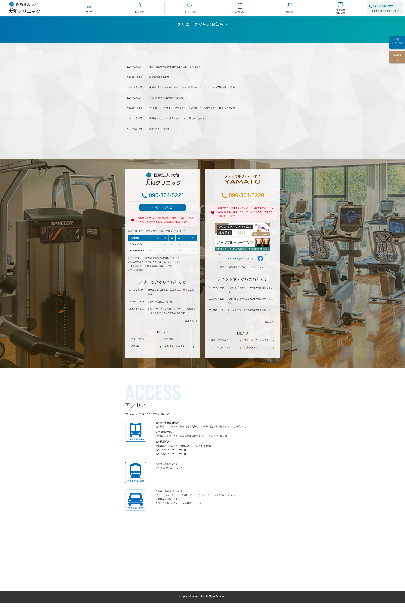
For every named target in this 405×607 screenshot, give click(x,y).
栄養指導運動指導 (340, 11)
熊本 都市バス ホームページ (169, 449)
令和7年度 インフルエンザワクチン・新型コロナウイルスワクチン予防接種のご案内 (192, 87)
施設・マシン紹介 (220, 340)
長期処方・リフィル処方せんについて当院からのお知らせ (178, 118)
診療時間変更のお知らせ (161, 77)
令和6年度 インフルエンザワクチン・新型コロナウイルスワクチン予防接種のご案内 (192, 108)
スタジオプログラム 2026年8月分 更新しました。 (250, 300)
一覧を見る (268, 322)
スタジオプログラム (221, 347)
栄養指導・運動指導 (174, 346)
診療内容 (239, 11)
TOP (397, 601)
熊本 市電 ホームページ (167, 467)
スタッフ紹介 (189, 11)
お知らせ (139, 11)
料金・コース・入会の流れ (257, 340)
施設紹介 (290, 11)
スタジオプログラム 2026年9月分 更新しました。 (250, 289)
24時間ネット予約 (160, 207)
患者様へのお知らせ (159, 128)
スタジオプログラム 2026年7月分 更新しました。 (250, 312)
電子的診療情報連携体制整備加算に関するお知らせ (174, 67)
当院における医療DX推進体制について (168, 98)
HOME (89, 11)
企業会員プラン (252, 347)
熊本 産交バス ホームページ (169, 453)
